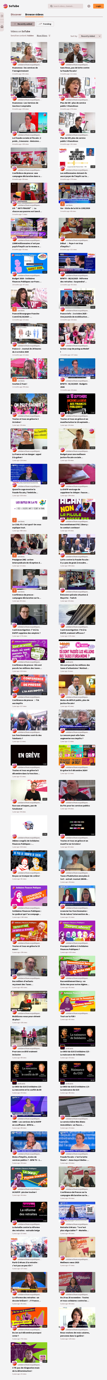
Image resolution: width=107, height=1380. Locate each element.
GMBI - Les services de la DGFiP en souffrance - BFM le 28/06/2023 (26, 1123)
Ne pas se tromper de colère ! (26, 876)
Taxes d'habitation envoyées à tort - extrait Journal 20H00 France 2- (74, 878)
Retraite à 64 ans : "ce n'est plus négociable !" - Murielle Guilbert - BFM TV (73, 1229)
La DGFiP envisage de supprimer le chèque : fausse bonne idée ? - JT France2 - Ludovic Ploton (73, 491)
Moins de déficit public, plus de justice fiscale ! (74, 702)
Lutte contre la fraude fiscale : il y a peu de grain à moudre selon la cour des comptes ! (74, 561)
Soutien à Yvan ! (19, 383)
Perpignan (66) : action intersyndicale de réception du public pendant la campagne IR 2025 (26, 561)
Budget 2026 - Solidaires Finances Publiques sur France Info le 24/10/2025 (26, 280)
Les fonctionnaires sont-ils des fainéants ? (27, 737)
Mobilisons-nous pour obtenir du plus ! (26, 1018)
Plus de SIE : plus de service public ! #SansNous (73, 104)
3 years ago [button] (16, 1058)
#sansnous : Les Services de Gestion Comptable (25, 104)
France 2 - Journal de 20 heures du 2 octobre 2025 (26, 350)
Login (98, 6)
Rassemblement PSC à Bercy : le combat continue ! (74, 526)
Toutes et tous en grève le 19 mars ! (26, 948)
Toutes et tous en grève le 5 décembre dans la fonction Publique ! (25, 772)
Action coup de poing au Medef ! (74, 350)
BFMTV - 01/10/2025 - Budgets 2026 (73, 385)
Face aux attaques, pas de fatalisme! (24, 807)
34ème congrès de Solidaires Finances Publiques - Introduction (25, 842)
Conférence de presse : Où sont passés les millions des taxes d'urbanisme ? (27, 667)
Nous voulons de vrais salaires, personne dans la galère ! (75, 1334)
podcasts (69, 662)
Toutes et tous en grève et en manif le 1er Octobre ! (74, 842)
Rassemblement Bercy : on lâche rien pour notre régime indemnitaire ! (73, 983)
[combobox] (88, 36)
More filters (42, 35)
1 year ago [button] (15, 425)
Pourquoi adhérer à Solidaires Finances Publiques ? (74, 948)
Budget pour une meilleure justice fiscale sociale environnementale (72, 456)
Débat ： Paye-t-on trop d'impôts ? (71, 245)
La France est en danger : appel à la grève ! (26, 456)
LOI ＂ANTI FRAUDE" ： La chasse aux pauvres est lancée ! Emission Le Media (27, 210)
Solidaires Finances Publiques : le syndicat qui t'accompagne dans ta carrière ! (26, 913)
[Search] (51, 6)
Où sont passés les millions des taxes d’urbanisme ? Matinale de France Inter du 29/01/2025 (75, 667)
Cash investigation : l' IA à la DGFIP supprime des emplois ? (26, 631)
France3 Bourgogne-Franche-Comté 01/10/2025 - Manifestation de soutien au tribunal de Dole (26, 315)
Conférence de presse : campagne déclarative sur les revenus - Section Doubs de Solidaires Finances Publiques (26, 596)
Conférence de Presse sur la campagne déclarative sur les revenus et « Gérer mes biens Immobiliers (74, 1194)
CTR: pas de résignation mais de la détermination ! (26, 1369)
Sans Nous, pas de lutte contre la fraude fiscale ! (74, 69)
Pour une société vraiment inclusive (24, 1053)
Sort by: (74, 36)
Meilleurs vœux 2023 (69, 1262)
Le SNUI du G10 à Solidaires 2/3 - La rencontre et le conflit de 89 (27, 1088)
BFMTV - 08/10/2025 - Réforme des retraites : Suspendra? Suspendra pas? (74, 280)
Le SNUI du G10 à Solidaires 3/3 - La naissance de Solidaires (75, 1053)
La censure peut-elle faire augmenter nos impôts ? (72, 737)
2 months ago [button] (17, 74)
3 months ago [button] (65, 74)
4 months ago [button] (17, 109)
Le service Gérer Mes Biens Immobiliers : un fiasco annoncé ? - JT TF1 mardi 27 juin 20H (75, 1123)
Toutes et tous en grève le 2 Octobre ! (25, 421)
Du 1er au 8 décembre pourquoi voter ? (26, 1334)
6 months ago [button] (17, 249)
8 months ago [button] (65, 249)
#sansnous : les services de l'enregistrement (25, 69)
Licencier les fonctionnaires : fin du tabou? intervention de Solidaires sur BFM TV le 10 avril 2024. (75, 913)
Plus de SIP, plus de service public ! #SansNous (72, 140)
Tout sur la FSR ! (67, 1016)
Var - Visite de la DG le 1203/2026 (75, 208)
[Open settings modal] (89, 6)
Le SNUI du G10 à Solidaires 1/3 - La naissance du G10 (75, 1088)
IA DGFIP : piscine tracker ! (24, 1192)
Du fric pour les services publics (75, 805)
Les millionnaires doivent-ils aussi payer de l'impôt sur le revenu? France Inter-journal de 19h (75, 175)
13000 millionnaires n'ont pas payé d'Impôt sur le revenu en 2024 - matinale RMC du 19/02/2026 (26, 245)
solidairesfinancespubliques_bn (30, 64)
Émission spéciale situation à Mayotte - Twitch (74, 596)
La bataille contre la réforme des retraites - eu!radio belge (26, 1229)
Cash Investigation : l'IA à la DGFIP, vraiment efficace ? (73, 631)
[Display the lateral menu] (2, 15)
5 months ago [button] (17, 214)
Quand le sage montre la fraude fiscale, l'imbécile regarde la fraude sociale (24, 491)
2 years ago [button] (16, 879)
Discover (16, 15)
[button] (99, 36)
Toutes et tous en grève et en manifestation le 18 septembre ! (75, 421)
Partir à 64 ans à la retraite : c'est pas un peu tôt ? (25, 1264)
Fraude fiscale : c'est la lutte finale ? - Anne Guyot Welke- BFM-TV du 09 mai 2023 (73, 1159)
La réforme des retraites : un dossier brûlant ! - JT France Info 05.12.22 (25, 1299)
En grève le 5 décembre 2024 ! (74, 770)
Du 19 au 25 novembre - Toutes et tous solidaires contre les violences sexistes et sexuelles (75, 1299)
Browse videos (34, 15)
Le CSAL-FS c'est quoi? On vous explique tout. (26, 526)
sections (69, 205)
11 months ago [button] (65, 285)
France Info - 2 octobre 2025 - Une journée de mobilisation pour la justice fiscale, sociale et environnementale (74, 315)
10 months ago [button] (17, 285)
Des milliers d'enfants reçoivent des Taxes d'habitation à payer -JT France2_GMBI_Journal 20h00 (26, 983)
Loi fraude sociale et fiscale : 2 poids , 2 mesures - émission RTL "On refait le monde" (26, 140)
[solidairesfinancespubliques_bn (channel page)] (14, 63)
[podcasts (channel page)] (62, 660)
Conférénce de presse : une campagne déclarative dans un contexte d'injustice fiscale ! (26, 175)
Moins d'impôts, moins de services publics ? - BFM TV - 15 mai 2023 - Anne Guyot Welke (26, 1159)
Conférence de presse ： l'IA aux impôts (25, 702)
